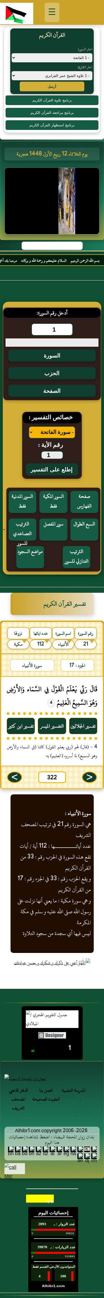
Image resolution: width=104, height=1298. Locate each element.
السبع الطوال (84, 524)
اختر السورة (85, 49)
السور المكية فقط (53, 501)
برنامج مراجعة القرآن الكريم (52, 113)
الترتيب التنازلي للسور (76, 556)
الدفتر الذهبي (18, 1090)
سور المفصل (53, 524)
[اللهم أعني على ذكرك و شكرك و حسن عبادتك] (52, 962)
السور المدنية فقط (22, 501)
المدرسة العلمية (74, 1090)
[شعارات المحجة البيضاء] (52, 1078)
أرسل (52, 86)
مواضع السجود (30, 551)
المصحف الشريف (18, 1103)
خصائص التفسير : (51, 417)
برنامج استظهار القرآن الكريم (52, 125)
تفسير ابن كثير (21, 726)
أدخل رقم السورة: (52, 313)
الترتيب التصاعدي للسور (22, 530)
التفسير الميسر (52, 726)
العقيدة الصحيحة (46, 1099)
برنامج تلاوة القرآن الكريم (52, 100)
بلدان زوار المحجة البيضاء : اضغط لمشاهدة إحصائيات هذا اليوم (51, 1140)
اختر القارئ (85, 67)
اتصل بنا (46, 1090)
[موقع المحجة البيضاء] (53, 202)
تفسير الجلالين (83, 726)
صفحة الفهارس (84, 501)
